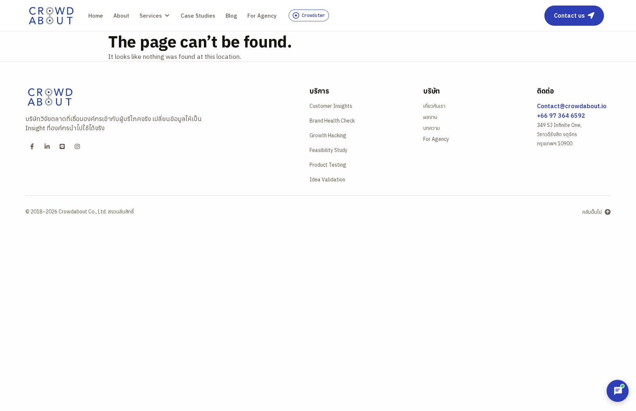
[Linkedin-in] (47, 146)
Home (95, 15)
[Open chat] (618, 391)
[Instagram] (77, 146)
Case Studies (198, 15)
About (121, 15)
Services (150, 15)
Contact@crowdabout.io (572, 106)
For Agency (262, 15)
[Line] (62, 146)
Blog (231, 15)
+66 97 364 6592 (561, 115)
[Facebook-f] (32, 146)
